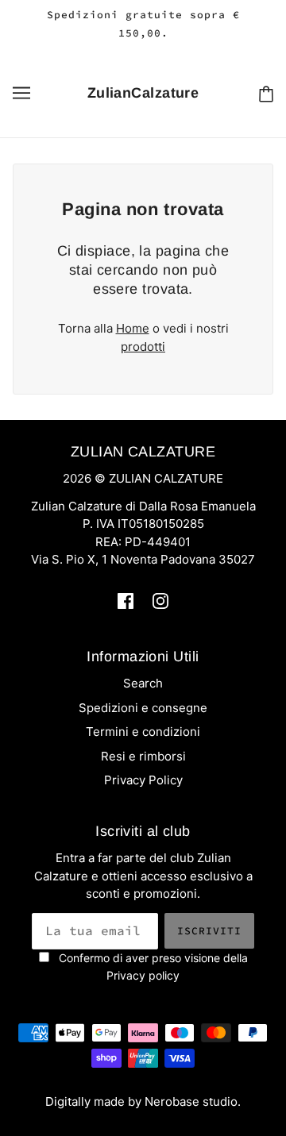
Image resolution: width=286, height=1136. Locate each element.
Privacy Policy (143, 779)
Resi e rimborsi (143, 756)
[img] (125, 600)
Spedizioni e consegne (143, 707)
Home (132, 328)
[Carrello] (266, 93)
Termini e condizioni (143, 731)
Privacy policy (143, 975)
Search (143, 683)
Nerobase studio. (193, 1101)
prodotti (143, 346)
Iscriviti (209, 931)
